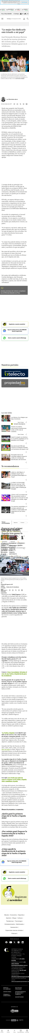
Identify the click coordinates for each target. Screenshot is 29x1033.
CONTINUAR (24, 2)
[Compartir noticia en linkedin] (26, 104)
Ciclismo (22, 522)
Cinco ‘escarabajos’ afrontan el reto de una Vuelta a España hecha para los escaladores (14, 674)
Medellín (4, 542)
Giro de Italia (6, 750)
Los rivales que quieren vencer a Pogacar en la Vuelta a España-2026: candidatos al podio (14, 779)
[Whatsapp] (17, 104)
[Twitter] (20, 104)
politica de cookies (18, 3)
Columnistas (21, 543)
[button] (26, 422)
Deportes (16, 522)
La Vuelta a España (8, 733)
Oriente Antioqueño (12, 542)
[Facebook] (23, 104)
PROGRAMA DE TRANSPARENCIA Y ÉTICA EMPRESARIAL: (17, 973)
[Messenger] (14, 104)
